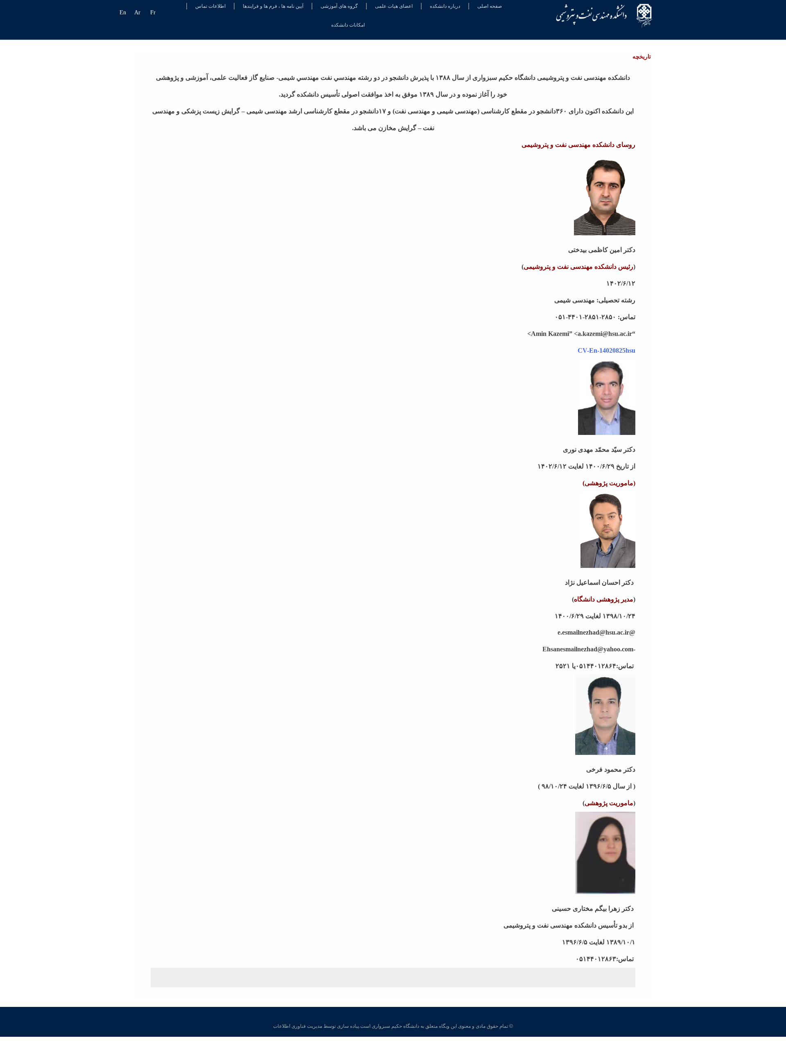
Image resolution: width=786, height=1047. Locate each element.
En (123, 12)
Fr (153, 12)
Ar (137, 12)
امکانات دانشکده (348, 25)
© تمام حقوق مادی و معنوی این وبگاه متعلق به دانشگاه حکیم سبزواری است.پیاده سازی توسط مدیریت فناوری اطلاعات (393, 1026)
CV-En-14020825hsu (606, 350)
